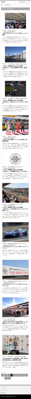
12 (6, 378)
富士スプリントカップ (12, 30)
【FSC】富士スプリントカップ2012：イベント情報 (15, 34)
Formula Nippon (10, 243)
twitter (22, 2)
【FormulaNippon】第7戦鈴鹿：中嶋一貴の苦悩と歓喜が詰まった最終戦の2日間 (15, 359)
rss (20, 2)
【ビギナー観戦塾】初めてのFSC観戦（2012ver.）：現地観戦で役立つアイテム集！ (15, 170)
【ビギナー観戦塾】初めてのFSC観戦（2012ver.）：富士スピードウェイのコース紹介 (15, 102)
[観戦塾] (7, 2)
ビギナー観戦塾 (11, 63)
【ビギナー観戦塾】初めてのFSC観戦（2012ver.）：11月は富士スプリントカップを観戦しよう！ (15, 209)
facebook (24, 2)
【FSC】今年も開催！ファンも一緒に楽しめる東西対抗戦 (15, 140)
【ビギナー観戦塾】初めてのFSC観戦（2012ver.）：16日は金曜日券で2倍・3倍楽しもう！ (15, 67)
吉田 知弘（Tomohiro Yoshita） (9, 31)
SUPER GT (16, 243)
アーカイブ (3, 386)
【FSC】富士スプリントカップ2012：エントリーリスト (15, 247)
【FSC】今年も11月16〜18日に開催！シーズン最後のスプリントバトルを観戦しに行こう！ (15, 322)
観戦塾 (7, 396)
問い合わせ (3, 392)
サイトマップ (4, 389)
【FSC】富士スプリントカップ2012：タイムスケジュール (15, 284)
